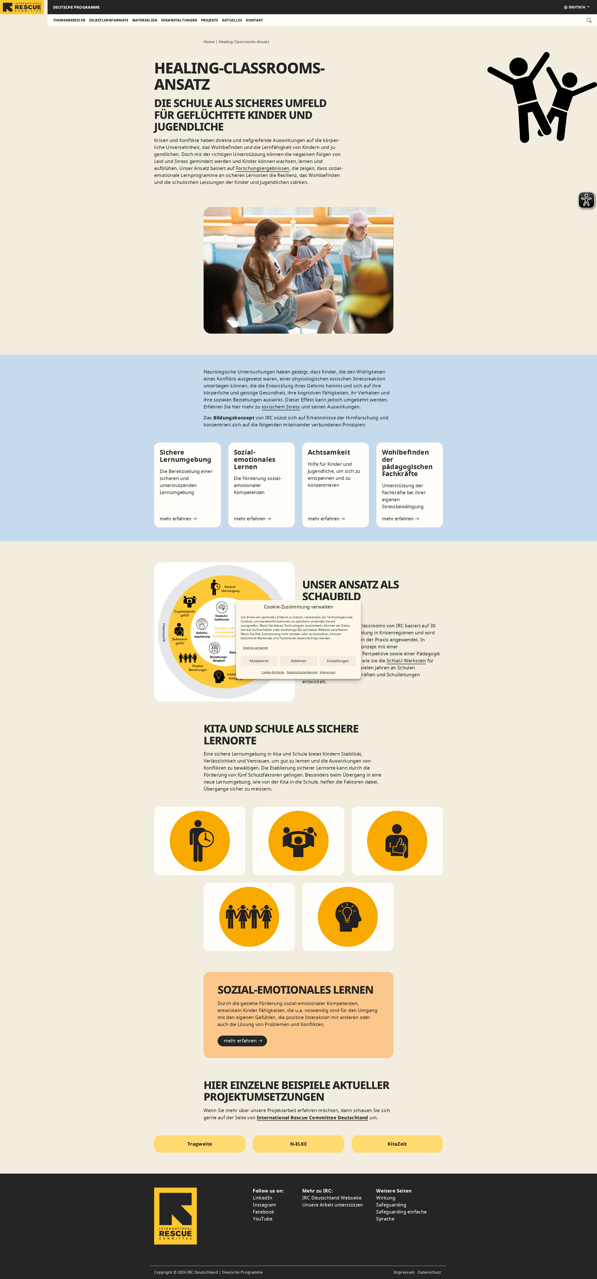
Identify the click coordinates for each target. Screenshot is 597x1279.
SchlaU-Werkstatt (406, 660)
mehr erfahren (176, 519)
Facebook (263, 1212)
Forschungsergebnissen (262, 168)
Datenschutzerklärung (302, 672)
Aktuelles (232, 20)
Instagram (264, 1205)
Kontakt (254, 20)
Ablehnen (298, 661)
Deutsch (577, 7)
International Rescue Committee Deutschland (312, 1117)
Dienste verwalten (255, 648)
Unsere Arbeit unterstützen (332, 1205)
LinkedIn (262, 1198)
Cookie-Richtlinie (272, 672)
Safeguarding (391, 1205)
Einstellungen (338, 661)
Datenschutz (429, 1272)
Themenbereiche (69, 20)
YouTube (262, 1219)
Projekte (209, 20)
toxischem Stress (281, 407)
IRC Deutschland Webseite (331, 1198)
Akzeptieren (259, 661)
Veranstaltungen (179, 20)
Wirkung (385, 1198)
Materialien (144, 20)
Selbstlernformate (108, 20)
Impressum (327, 672)
